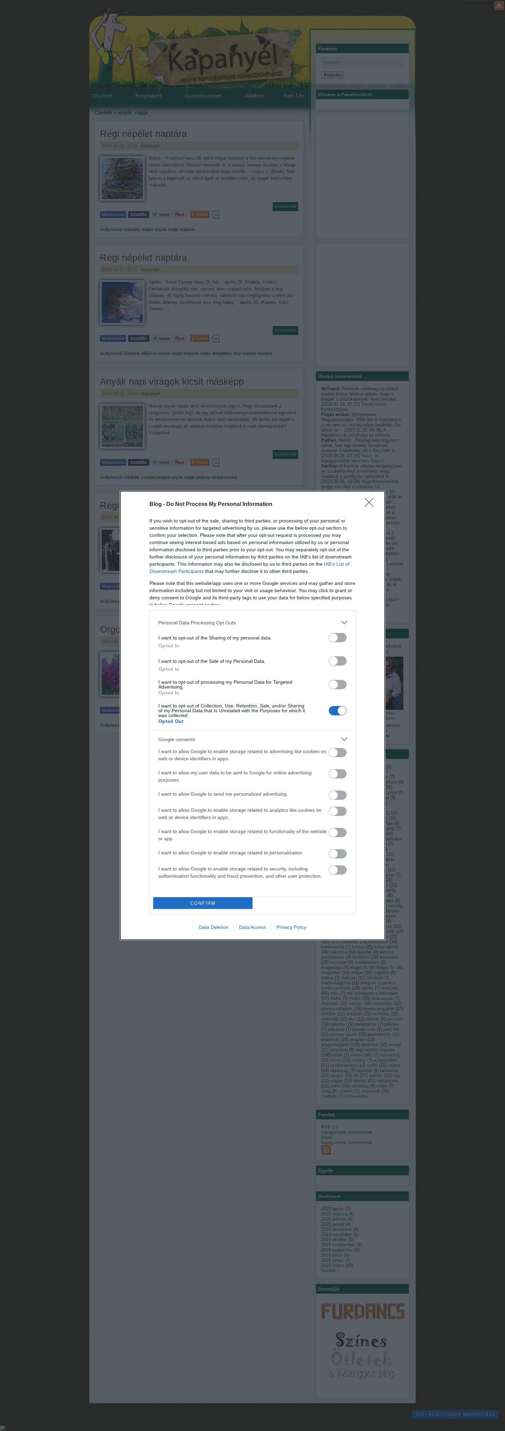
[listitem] (252, 622)
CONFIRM (203, 903)
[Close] (371, 504)
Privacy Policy (291, 927)
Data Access (252, 927)
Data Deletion (213, 927)
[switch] (338, 637)
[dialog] (252, 715)
